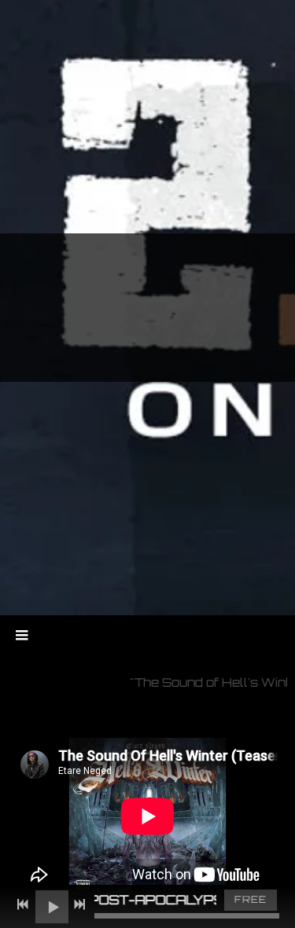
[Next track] (79, 904)
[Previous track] (23, 904)
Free (250, 899)
